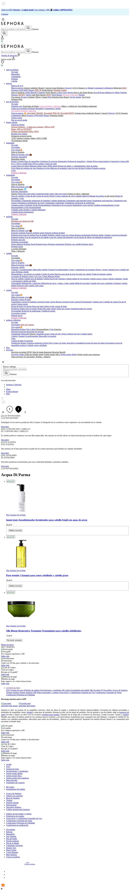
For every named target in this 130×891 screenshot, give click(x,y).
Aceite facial (109, 196)
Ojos (13, 168)
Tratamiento (16, 76)
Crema (45, 276)
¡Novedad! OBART (35, 113)
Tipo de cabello (17, 279)
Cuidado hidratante (58, 201)
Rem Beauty (57, 95)
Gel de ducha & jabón (83, 237)
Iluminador (63, 161)
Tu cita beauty (29, 357)
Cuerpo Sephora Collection (50, 106)
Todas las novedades (19, 108)
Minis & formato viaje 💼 (21, 154)
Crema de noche (42, 196)
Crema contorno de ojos (65, 196)
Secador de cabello (84, 274)
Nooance (15, 90)
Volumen (117, 283)
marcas (9, 83)
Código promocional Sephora (18, 809)
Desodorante (68, 237)
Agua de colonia (68, 235)
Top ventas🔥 (16, 150)
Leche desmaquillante (32, 207)
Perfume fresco (42, 244)
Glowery (68, 88)
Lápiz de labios (91, 166)
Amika (28, 92)
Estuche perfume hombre (55, 233)
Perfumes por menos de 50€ (22, 221)
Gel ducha (27, 306)
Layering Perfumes (18, 249)
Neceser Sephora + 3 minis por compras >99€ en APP (32, 127)
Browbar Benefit (58, 352)
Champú (51, 270)
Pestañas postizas (98, 168)
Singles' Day (11, 848)
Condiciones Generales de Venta (108, 692)
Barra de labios (23, 166)
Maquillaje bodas (18, 159)
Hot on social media (19, 120)
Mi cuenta (66, 690)
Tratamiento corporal (19, 302)
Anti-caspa (39, 286)
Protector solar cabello (26, 286)
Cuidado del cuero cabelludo (101, 283)
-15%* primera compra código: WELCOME (29, 138)
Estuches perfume (18, 233)
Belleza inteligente (89, 106)
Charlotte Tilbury (34, 97)
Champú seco (113, 270)
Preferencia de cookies (15, 816)
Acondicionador (62, 270)
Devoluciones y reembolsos (17, 771)
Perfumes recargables (19, 242)
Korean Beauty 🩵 (18, 189)
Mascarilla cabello (40, 270)
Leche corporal (75, 302)
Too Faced (86, 97)
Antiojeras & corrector (49, 161)
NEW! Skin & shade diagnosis (39, 352)
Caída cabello (69, 283)
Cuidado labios (81, 196)
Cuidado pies (97, 302)
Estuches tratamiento (19, 191)
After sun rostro (60, 194)
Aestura (26, 88)
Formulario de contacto (15, 783)
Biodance (61, 88)
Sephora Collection (70, 95)
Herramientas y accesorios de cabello (26, 274)
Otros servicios (17, 357)
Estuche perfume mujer (35, 233)
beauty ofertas (11, 122)
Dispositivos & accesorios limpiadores (67, 205)
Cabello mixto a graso (99, 279)
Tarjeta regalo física (52, 354)
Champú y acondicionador (22, 270)
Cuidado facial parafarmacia (22, 212)
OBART (22, 95)
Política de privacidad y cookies (18, 814)
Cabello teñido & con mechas (78, 279)
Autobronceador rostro (45, 194)
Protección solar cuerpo (47, 309)
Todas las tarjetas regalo (34, 354)
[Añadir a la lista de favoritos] (10, 481)
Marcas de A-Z (17, 86)
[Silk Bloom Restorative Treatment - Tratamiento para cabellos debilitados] (67, 609)
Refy (8, 394)
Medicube (118, 88)
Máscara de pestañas (58, 168)
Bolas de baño (38, 306)
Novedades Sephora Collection (23, 111)
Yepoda (81, 95)
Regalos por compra (19, 134)
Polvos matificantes (24, 164)
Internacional (11, 805)
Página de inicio (7, 645)
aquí (27, 862)
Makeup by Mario (112, 92)
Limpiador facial (31, 205)
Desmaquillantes (45, 205)
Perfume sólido (97, 235)
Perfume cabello (54, 235)
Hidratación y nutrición (31, 283)
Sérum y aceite (101, 270)
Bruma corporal (62, 302)
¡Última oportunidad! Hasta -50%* (25, 131)
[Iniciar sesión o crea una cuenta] (2, 38)
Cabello (14, 81)
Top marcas (16, 97)
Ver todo (14, 72)
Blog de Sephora (13, 798)
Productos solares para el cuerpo (24, 309)
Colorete (20, 161)
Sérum (52, 196)
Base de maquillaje (32, 161)
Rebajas (9, 832)
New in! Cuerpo (27, 325)
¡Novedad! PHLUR (52, 113)
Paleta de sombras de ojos (26, 168)
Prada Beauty (47, 90)
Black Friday (11, 850)
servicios (9, 350)
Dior (50, 97)
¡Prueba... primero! (43, 357)
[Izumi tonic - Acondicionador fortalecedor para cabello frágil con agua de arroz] (67, 498)
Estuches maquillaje (19, 157)
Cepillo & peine (47, 274)
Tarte (33, 95)
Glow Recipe (68, 92)
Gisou (59, 92)
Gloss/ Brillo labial (50, 166)
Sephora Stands (19, 692)
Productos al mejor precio (21, 136)
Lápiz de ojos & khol (76, 168)
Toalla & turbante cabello (102, 274)
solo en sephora (12, 70)
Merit (124, 88)
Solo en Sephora (18, 92)
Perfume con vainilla (73, 244)
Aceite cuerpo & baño (58, 306)
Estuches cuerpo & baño (21, 299)
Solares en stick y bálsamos (78, 194)
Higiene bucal (16, 315)
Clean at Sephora (13, 857)
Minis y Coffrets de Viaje (71, 106)
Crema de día (30, 196)
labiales (30, 712)
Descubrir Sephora (13, 807)
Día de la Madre (12, 843)
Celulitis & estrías (48, 311)
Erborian (55, 97)
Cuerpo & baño (17, 341)
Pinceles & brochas (19, 332)
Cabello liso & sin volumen (54, 279)
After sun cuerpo (63, 309)
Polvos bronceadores (101, 161)
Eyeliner (88, 168)
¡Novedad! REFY (67, 113)
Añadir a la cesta (15, 530)
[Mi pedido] (2, 41)
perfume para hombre (51, 715)
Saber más (5, 656)
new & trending (12, 102)
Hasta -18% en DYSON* (21, 129)
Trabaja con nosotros (14, 796)
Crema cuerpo (22, 304)
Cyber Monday (12, 852)
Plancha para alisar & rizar (65, 274)
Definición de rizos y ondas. (52, 283)
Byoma (24, 97)
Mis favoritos (95, 690)
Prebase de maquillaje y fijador (80, 161)
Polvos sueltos (38, 164)
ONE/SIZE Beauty (27, 90)
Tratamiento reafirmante (55, 203)
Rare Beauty (41, 95)
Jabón (46, 306)
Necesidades (16, 201)
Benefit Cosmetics (38, 92)
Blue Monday (11, 855)
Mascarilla (25, 334)
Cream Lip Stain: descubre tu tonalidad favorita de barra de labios (79, 343)
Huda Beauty (88, 92)
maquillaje (10, 143)
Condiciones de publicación (17, 825)
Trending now (17, 106)
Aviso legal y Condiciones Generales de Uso (77, 692)
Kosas (102, 92)
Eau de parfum (29, 235)
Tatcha (28, 95)
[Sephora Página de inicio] (12, 24)
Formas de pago (17, 690)
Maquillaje (15, 74)
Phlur (8, 389)
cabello (9, 253)
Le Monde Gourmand (94, 88)
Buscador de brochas (35, 332)
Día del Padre (11, 839)
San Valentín (11, 836)
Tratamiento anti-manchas (102, 201)
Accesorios (51, 336)
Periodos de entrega (32, 690)
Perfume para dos (18, 240)
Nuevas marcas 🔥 (19, 113)
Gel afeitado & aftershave (102, 237)
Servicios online (18, 354)
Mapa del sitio (11, 780)
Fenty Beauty (51, 92)
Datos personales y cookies (48, 692)
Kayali (97, 92)
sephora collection (13, 320)
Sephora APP (31, 692)
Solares (14, 194)
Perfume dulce (87, 244)
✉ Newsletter (106, 690)
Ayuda (8, 764)
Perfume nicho (17, 246)
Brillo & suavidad (82, 283)
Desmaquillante (42, 329)
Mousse (51, 276)
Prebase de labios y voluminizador (71, 166)
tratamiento (10, 175)
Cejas (13, 170)
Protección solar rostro (27, 194)
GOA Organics (78, 88)
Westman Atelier (60, 90)
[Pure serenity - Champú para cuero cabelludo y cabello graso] (67, 553)
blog (8, 348)
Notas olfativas (17, 244)
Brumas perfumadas (83, 235)
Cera (40, 276)
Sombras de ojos (43, 168)
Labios (14, 166)
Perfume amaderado (56, 244)
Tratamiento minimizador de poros (31, 203)
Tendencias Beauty (19, 343)
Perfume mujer (17, 235)
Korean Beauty (12, 391)
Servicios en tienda (19, 352)
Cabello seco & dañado (33, 279)
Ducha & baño (17, 306)
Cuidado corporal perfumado (115, 235)
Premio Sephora (12, 841)
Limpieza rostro (17, 205)
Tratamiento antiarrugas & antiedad (36, 201)
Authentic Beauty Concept (41, 88)
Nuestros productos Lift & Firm (40, 343)
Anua (54, 88)
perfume (9, 217)
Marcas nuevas (17, 88)
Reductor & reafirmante (31, 311)
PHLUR (38, 90)
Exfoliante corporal (36, 302)
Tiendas (9, 692)
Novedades (15, 147)
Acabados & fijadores (20, 276)
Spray (31, 276)
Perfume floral (30, 244)
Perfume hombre (18, 237)
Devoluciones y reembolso (51, 690)
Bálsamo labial (36, 166)
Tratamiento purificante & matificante (80, 203)
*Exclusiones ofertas (19, 141)
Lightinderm (108, 88)
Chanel (45, 97)
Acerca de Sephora (119, 690)
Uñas (13, 338)
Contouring (114, 161)
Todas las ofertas (18, 125)
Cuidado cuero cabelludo (37, 345)
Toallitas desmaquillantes (104, 205)
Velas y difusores (18, 251)
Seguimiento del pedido (80, 690)
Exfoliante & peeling (95, 196)
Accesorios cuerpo (18, 313)
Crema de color (50, 164)
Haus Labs (78, 92)
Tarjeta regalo (16, 118)
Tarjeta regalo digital (68, 354)
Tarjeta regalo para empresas (88, 354)
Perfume (14, 79)
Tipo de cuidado (18, 196)
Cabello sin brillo (29, 281)
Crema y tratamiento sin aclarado (82, 270)
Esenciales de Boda (31, 106)
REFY (49, 95)
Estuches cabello (18, 267)
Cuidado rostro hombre (20, 210)
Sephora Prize (16, 99)
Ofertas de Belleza (30, 864)
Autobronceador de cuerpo (81, 309)
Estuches (57, 329)
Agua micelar (88, 205)
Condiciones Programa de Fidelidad (20, 695)
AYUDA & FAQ (13, 688)
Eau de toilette (42, 235)
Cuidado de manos (111, 302)
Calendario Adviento (14, 845)
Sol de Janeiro (76, 97)
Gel (36, 276)
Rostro (14, 161)
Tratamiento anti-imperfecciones (79, 201)
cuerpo (9, 290)
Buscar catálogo (9, 367)
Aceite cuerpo (50, 302)
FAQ (8, 690)
